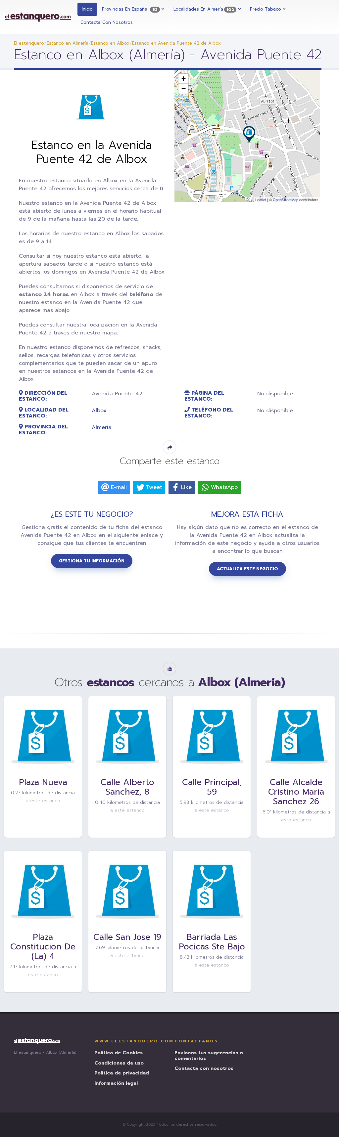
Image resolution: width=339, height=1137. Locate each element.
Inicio (87, 9)
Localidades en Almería (203, 9)
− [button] (183, 88)
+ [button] (183, 78)
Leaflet (260, 199)
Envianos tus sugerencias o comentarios (208, 1056)
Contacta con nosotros (106, 22)
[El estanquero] (38, 16)
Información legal (116, 1083)
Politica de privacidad (121, 1073)
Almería (102, 427)
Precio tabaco (266, 9)
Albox (99, 411)
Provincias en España (130, 9)
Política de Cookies (118, 1053)
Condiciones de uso (119, 1063)
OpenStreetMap (285, 199)
